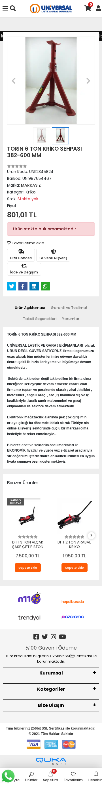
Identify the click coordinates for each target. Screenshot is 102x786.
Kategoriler (51, 689)
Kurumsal (51, 673)
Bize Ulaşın (51, 705)
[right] (91, 535)
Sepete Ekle (27, 567)
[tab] (30, 307)
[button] (13, 81)
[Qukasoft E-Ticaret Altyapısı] (51, 761)
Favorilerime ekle (28, 243)
